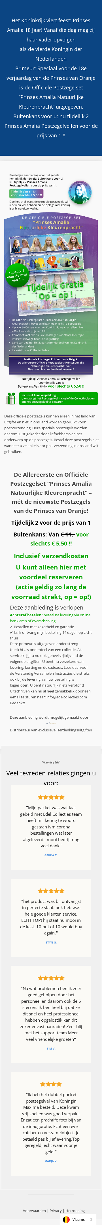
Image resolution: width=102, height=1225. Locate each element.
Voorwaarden (34, 1210)
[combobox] (78, 1219)
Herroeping (75, 1210)
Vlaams (79, 1219)
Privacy (56, 1210)
